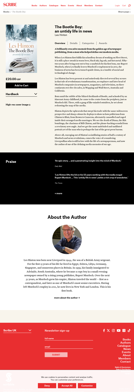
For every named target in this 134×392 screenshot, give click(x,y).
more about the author (66, 298)
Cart (124, 5)
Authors (43, 5)
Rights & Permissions (123, 367)
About (79, 5)
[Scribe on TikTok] (128, 330)
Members (88, 5)
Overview (60, 43)
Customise (87, 385)
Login (117, 5)
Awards (103, 43)
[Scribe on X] (108, 330)
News (63, 5)
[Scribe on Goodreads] (123, 330)
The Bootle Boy (19, 11)
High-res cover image (17, 104)
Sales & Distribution (123, 369)
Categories (88, 43)
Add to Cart (21, 85)
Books (34, 5)
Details (73, 43)
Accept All (67, 385)
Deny (47, 385)
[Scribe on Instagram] (113, 330)
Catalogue (53, 5)
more (59, 193)
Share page (123, 11)
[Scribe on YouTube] (118, 330)
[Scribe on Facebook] (104, 330)
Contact (98, 5)
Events (71, 5)
